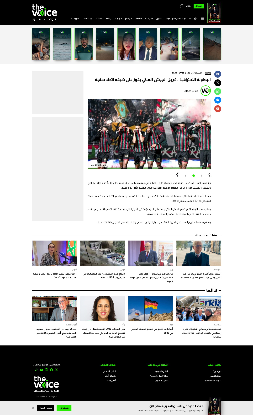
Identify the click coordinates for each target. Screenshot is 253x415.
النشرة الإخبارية (161, 371)
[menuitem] (193, 18)
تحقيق (159, 18)
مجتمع (128, 18)
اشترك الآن (64, 408)
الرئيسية (193, 18)
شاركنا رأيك (110, 376)
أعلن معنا (111, 380)
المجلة (99, 18)
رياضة (109, 18)
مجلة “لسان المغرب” (159, 376)
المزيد (76, 18)
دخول (189, 6)
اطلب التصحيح (109, 371)
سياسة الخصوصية (212, 380)
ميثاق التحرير (215, 376)
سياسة (149, 18)
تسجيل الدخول (45, 408)
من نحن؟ (217, 371)
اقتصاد (138, 18)
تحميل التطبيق (161, 380)
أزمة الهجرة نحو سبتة (176, 18)
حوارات (118, 18)
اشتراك (198, 6)
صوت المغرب (191, 90)
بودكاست (87, 18)
